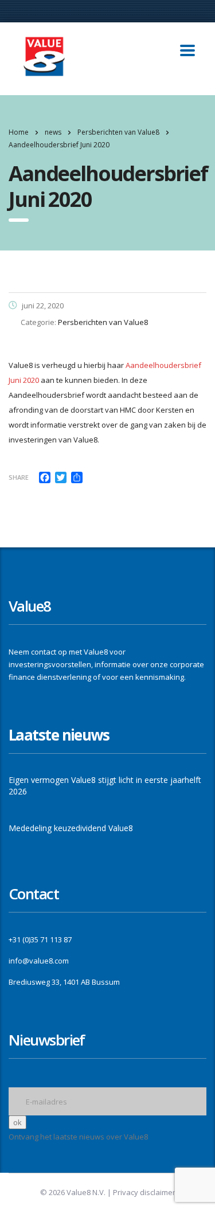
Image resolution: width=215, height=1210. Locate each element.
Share (19, 477)
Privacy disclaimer (144, 1192)
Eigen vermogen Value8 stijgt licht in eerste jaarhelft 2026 (105, 785)
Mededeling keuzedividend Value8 (71, 828)
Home (19, 132)
